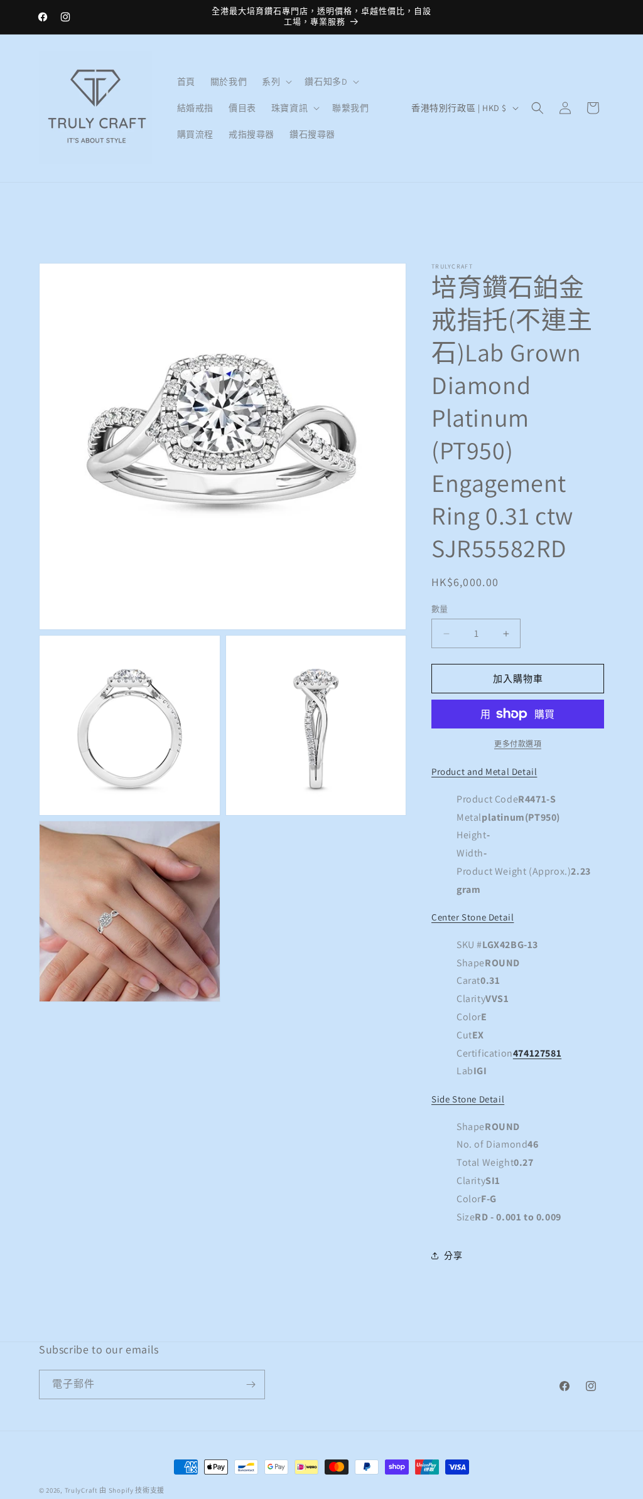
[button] (275, 81)
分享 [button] (453, 1255)
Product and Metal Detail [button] (484, 771)
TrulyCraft (81, 1490)
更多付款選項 (517, 744)
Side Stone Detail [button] (467, 1099)
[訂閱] (250, 1384)
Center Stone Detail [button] (472, 917)
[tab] (517, 996)
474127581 (537, 1053)
